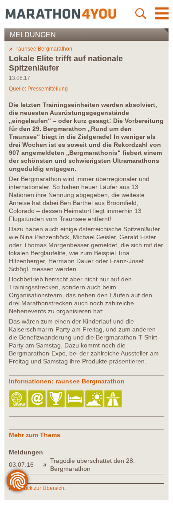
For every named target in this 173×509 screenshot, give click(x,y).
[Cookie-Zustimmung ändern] (17, 480)
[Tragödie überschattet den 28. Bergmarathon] (46, 464)
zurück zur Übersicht (41, 488)
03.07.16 (21, 464)
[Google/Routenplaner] (113, 399)
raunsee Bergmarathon (44, 49)
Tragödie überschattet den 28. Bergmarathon (92, 464)
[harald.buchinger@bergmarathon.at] (37, 399)
